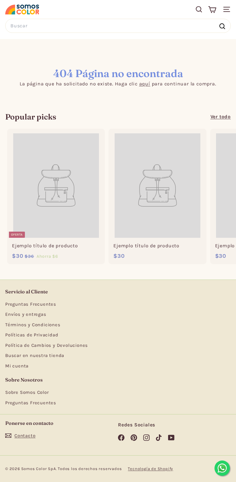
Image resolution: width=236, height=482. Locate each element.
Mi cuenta (17, 366)
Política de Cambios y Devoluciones (46, 345)
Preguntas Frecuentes (30, 304)
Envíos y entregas (25, 314)
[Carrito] (212, 9)
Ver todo (220, 117)
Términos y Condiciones (33, 324)
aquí (144, 84)
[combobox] (118, 26)
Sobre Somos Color (27, 392)
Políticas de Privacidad (31, 335)
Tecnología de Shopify (150, 468)
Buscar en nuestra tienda (34, 355)
